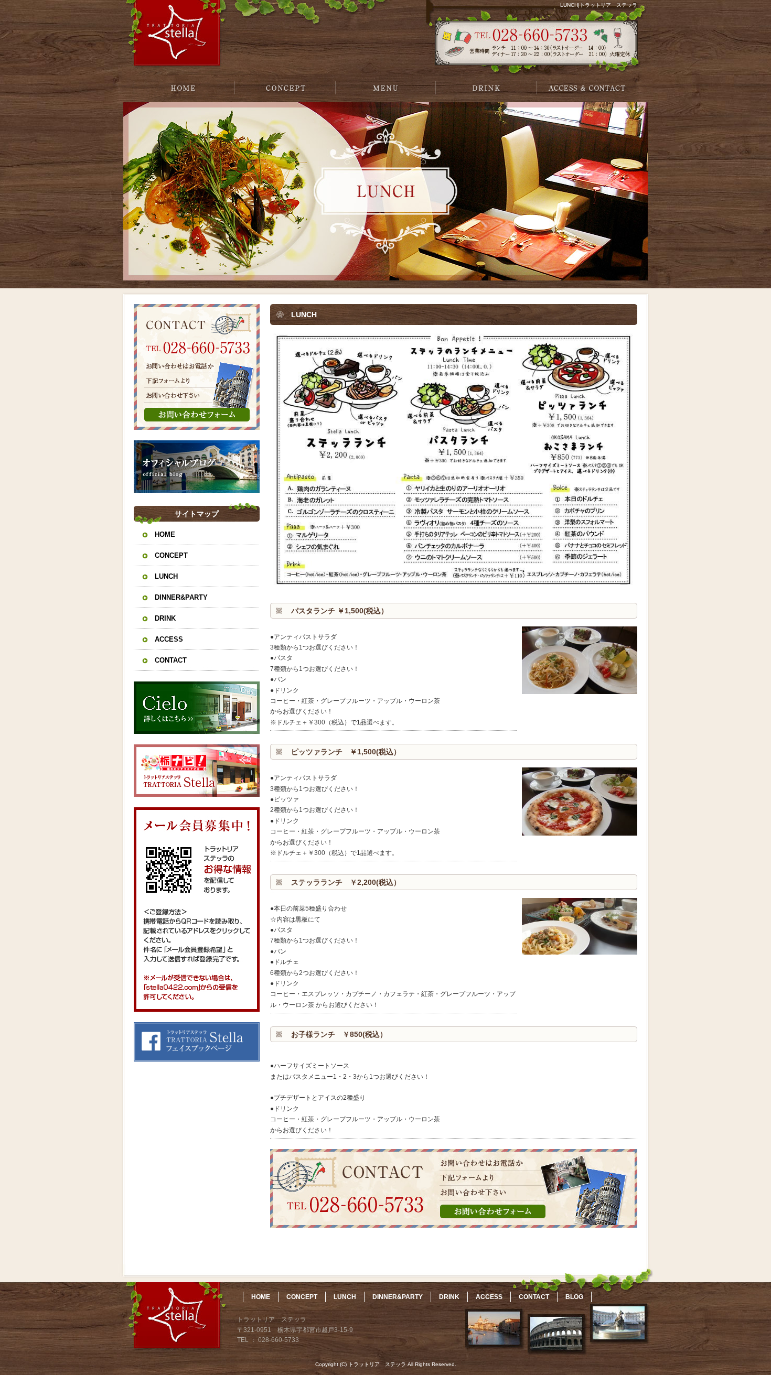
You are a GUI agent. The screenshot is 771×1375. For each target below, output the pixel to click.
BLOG (574, 1297)
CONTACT (171, 660)
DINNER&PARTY (181, 597)
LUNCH (166, 576)
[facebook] (197, 1059)
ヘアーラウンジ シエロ (197, 707)
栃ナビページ (197, 770)
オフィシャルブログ (197, 466)
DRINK (486, 87)
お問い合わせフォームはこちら (197, 367)
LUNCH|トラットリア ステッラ (598, 5)
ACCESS (169, 639)
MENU (385, 87)
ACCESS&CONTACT (587, 87)
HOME (184, 87)
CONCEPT (284, 87)
